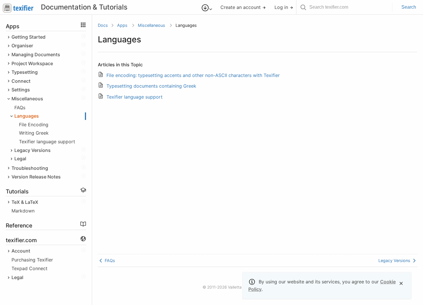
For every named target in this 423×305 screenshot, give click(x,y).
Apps (122, 25)
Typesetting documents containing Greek (151, 86)
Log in (282, 7)
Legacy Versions (394, 260)
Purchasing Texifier (32, 260)
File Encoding (33, 124)
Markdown (23, 211)
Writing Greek (34, 133)
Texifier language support (47, 141)
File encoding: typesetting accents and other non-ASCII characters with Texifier (193, 75)
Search (408, 7)
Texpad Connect (29, 268)
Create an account (241, 7)
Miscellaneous (151, 25)
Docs (103, 25)
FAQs (19, 107)
